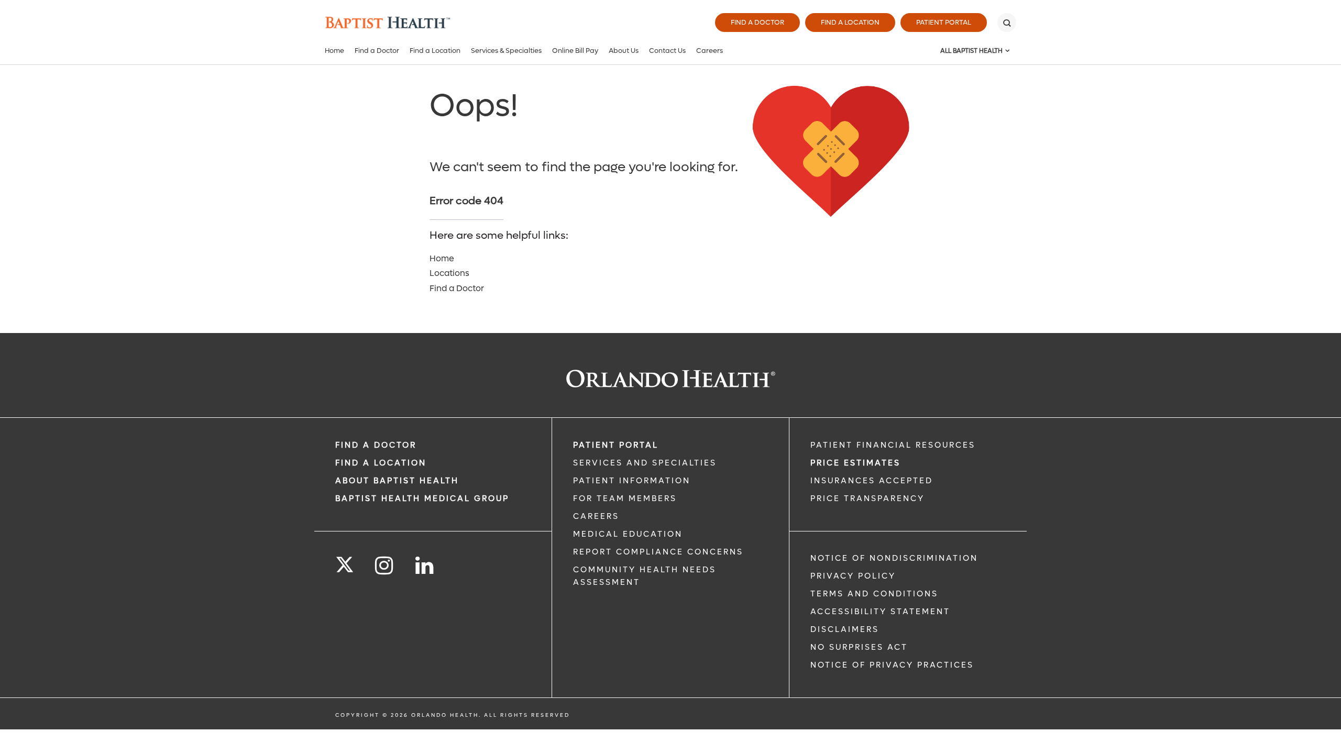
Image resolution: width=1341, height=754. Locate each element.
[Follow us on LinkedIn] (425, 566)
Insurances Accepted (871, 480)
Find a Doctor (757, 22)
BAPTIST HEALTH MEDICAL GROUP (422, 498)
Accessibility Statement (880, 611)
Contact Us (667, 50)
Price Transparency (867, 498)
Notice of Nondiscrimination (894, 558)
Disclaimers (844, 629)
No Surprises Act (859, 647)
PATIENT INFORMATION (631, 480)
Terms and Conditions (874, 594)
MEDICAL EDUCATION (628, 534)
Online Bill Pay (575, 50)
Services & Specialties (506, 50)
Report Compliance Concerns (658, 552)
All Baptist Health (971, 51)
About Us (624, 50)
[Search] (1006, 22)
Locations (449, 273)
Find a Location (850, 22)
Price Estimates (855, 463)
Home (334, 50)
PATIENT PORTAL (615, 445)
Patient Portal (943, 22)
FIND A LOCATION (380, 463)
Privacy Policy (853, 576)
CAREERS (596, 516)
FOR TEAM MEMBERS (625, 498)
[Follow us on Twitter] (344, 561)
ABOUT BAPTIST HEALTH (397, 480)
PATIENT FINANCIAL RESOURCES (892, 445)
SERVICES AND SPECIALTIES (645, 463)
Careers (709, 50)
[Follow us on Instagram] (384, 566)
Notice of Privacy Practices (892, 665)
